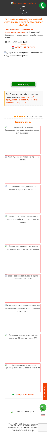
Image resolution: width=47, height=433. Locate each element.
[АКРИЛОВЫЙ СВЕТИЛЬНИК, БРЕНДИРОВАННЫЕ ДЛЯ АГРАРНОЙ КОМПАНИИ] (23, 137)
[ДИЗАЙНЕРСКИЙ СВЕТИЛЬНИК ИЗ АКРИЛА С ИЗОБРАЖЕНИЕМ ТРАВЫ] (23, 283)
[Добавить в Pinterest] (13, 112)
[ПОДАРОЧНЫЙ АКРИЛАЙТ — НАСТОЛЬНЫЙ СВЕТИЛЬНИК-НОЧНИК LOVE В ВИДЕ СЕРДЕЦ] (23, 256)
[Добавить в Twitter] (17, 112)
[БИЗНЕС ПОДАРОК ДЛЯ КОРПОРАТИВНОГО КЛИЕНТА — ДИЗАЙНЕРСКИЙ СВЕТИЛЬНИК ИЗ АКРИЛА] (23, 228)
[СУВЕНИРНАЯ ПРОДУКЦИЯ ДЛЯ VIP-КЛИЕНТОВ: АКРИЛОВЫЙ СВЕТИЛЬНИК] (23, 196)
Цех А (12, 424)
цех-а (27, 42)
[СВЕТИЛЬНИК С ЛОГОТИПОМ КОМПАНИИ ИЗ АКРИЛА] (23, 164)
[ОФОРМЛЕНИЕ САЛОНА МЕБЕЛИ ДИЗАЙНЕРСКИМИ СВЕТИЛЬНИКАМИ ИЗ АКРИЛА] (23, 377)
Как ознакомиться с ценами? (25, 411)
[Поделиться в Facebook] (6, 112)
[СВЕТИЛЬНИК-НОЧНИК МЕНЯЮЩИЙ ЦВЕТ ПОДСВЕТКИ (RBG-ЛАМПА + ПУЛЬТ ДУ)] (23, 345)
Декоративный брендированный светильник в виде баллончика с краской (22, 100)
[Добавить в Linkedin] (10, 112)
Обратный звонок (25, 47)
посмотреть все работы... (25, 394)
